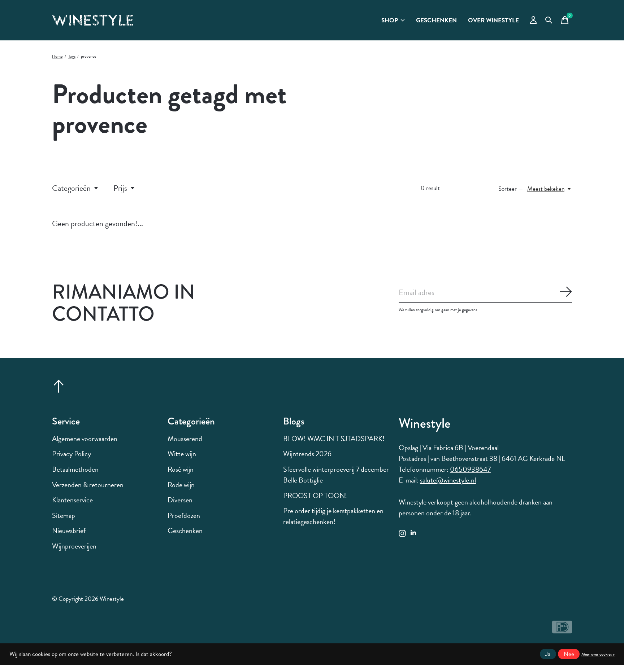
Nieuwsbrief (69, 530)
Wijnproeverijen (74, 546)
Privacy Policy (71, 453)
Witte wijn (182, 453)
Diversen (180, 499)
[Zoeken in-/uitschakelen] (549, 20)
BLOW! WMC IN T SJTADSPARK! (334, 438)
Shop (389, 20)
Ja (547, 654)
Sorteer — (510, 188)
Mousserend (185, 438)
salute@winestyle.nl (448, 480)
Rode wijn (181, 484)
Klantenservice (72, 499)
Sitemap (63, 515)
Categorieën (71, 188)
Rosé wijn (181, 469)
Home (57, 56)
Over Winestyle (493, 20)
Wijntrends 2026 (307, 453)
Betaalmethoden (75, 469)
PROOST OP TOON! (315, 495)
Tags (71, 56)
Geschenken (436, 20)
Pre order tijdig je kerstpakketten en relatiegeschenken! (333, 516)
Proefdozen (184, 515)
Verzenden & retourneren (88, 484)
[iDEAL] (562, 630)
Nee (569, 654)
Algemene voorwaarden (84, 438)
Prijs (120, 188)
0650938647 (470, 469)
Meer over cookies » (598, 654)
